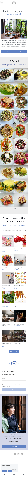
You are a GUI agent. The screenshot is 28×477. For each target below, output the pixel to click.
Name (3, 378)
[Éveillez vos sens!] (20, 336)
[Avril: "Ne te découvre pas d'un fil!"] (20, 278)
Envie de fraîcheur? (18, 248)
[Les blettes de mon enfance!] (8, 297)
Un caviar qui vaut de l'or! (19, 324)
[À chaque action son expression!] (8, 316)
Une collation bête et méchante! (6, 286)
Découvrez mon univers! (14, 52)
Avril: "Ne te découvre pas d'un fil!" (20, 286)
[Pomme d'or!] (8, 260)
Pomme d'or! (4, 268)
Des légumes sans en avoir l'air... (19, 305)
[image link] (14, 3)
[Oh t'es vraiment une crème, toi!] (8, 241)
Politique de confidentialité (18, 384)
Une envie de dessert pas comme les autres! (7, 344)
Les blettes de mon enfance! (7, 305)
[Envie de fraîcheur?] (20, 241)
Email (3, 382)
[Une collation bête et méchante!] (8, 278)
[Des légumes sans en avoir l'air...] (20, 297)
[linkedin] (18, 454)
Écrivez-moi (14, 446)
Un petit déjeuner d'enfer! (19, 268)
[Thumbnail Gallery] (7, 75)
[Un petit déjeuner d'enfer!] (20, 260)
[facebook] (15, 454)
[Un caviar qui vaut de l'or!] (20, 316)
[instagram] (22, 454)
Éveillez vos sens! (17, 343)
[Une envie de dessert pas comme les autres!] (8, 336)
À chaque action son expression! (6, 324)
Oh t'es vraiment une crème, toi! (7, 249)
